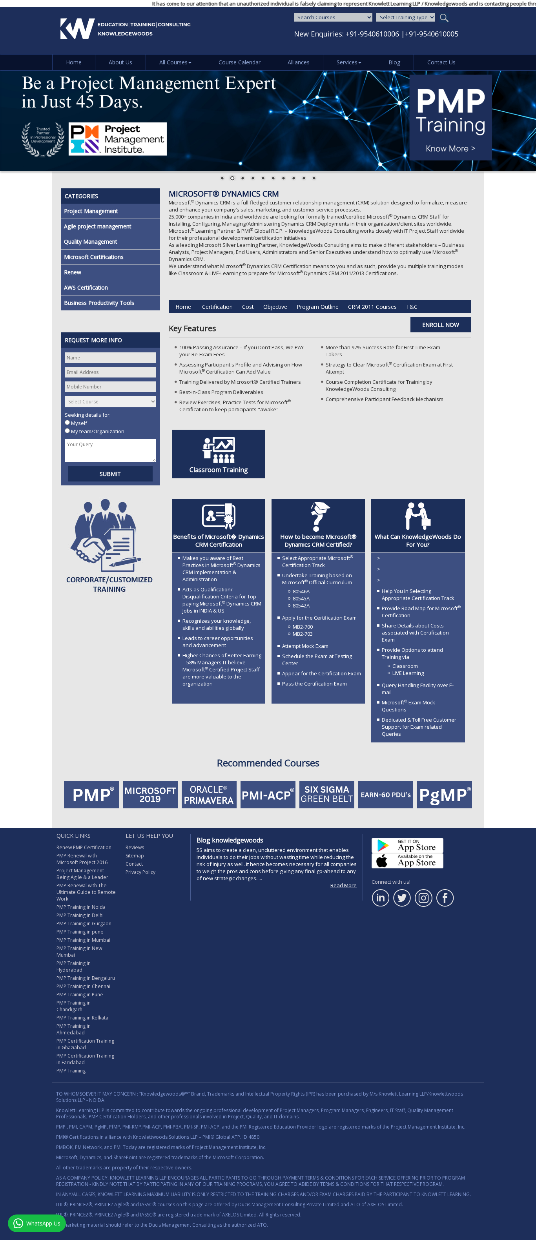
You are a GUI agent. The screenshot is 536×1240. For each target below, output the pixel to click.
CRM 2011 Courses (372, 306)
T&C (411, 306)
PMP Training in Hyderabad (74, 966)
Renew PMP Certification (84, 847)
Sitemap (135, 855)
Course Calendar (240, 62)
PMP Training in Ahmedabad (74, 1029)
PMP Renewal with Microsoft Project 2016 (82, 859)
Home (74, 62)
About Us (120, 62)
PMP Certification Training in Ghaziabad (85, 1044)
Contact (134, 864)
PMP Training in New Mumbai (79, 951)
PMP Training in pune (80, 931)
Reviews (135, 847)
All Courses (173, 62)
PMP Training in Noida (81, 907)
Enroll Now (440, 324)
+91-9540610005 (431, 33)
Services (347, 62)
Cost (248, 306)
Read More (343, 885)
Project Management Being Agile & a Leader (82, 874)
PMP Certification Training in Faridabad (85, 1059)
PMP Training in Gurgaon (84, 923)
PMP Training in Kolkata (82, 1017)
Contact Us (441, 62)
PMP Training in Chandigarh (74, 1006)
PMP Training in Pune (80, 994)
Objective (275, 306)
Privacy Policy (140, 872)
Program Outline (318, 306)
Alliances (299, 62)
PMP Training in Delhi (80, 915)
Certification (217, 306)
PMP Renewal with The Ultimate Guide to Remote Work (86, 892)
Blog (394, 62)
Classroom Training (219, 469)
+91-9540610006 (372, 33)
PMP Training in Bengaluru (86, 978)
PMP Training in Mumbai (83, 940)
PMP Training (71, 1070)
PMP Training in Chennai (83, 986)
